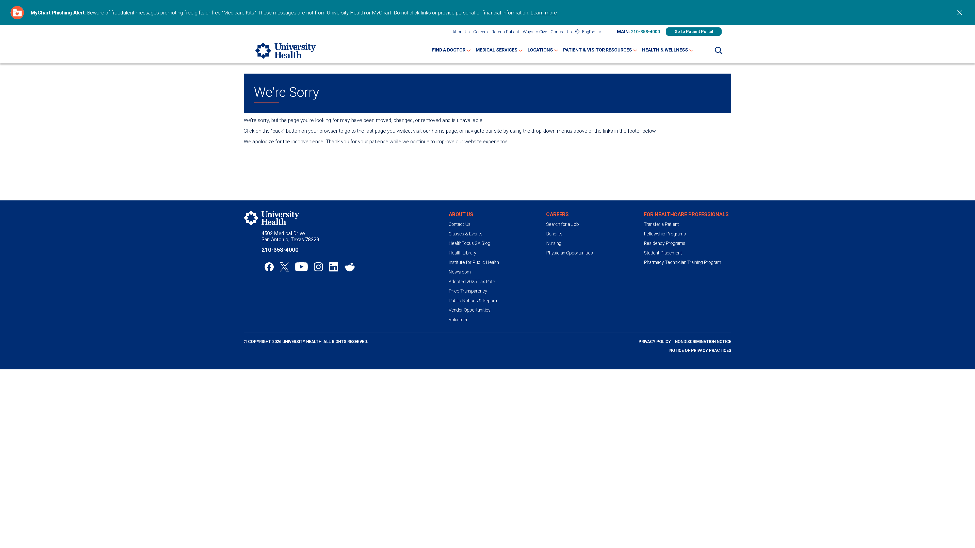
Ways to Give (535, 31)
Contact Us (561, 31)
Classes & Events (465, 233)
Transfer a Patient (661, 224)
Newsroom (460, 272)
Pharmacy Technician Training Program (682, 262)
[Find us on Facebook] (269, 267)
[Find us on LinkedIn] (333, 267)
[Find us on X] (284, 267)
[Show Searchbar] (718, 50)
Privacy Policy (655, 341)
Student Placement (663, 252)
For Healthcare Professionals (686, 214)
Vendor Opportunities (470, 310)
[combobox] (588, 31)
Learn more (544, 13)
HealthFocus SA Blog (469, 243)
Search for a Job (562, 224)
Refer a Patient (505, 31)
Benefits (554, 233)
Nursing (553, 243)
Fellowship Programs (665, 233)
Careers (480, 31)
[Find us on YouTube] (301, 267)
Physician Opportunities (569, 252)
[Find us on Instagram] (318, 267)
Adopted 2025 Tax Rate (472, 281)
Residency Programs (664, 243)
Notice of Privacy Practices (700, 350)
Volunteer (458, 319)
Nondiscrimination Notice (703, 341)
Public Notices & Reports (473, 300)
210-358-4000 (645, 31)
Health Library (462, 252)
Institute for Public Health (474, 262)
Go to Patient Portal (694, 31)
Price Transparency (468, 291)
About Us (461, 31)
